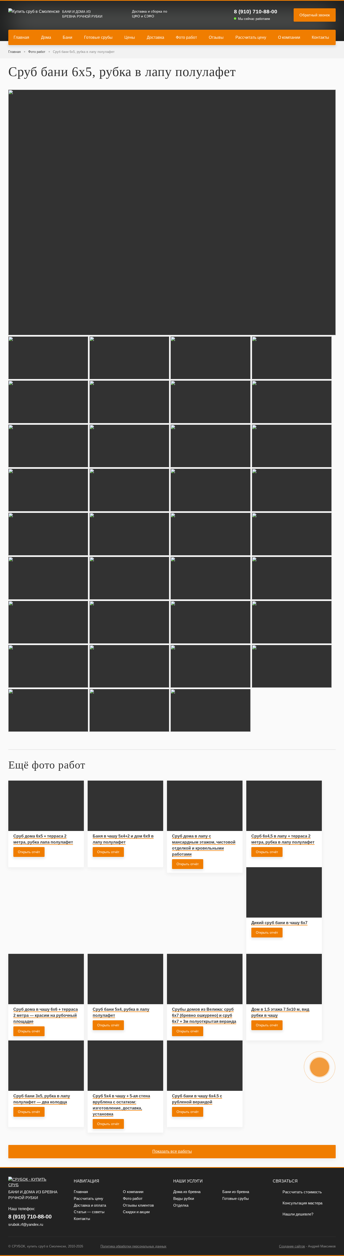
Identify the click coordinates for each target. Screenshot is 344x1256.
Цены (129, 37)
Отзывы (216, 37)
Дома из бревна (186, 1192)
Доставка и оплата (90, 1205)
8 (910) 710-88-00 (255, 11)
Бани (67, 37)
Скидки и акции (136, 1212)
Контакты (320, 37)
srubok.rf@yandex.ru (25, 1224)
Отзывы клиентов (138, 1205)
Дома (46, 37)
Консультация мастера (302, 1203)
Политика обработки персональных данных (133, 1246)
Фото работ (186, 37)
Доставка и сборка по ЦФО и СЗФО (149, 13)
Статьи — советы (89, 1212)
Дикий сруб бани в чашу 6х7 (279, 923)
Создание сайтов (292, 1246)
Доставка (155, 37)
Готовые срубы (98, 37)
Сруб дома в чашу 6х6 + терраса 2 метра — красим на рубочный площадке (45, 1015)
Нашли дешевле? (298, 1214)
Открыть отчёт (29, 852)
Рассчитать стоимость (302, 1192)
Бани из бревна (235, 1192)
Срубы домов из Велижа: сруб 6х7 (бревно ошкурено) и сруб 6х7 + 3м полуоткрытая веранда (204, 1015)
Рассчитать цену (250, 37)
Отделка (180, 1205)
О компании (289, 37)
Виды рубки (183, 1198)
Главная (21, 37)
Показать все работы (172, 1151)
